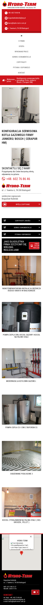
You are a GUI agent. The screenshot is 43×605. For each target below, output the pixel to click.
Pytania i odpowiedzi (21, 67)
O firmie (21, 41)
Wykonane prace (21, 51)
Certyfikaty (21, 62)
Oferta (21, 46)
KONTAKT (21, 73)
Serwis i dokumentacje (21, 57)
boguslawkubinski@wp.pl (17, 18)
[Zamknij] (31, 536)
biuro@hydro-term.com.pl (17, 23)
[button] (21, 553)
